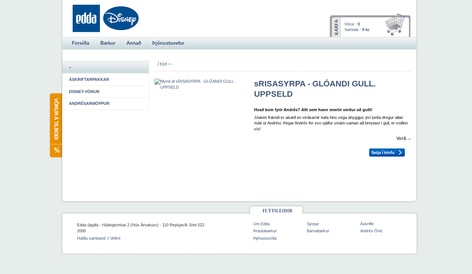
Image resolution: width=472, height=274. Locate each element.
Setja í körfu (383, 152)
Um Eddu (261, 224)
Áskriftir (367, 224)
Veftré (115, 238)
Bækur (107, 43)
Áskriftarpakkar (89, 79)
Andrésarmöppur (89, 103)
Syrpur (313, 224)
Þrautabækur (265, 231)
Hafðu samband (91, 238)
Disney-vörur (84, 91)
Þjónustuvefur (168, 43)
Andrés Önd (371, 231)
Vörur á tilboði (55, 125)
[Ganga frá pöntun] (396, 25)
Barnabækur (318, 231)
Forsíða (80, 43)
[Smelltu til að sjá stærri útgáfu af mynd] (201, 87)
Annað (133, 43)
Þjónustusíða (265, 238)
